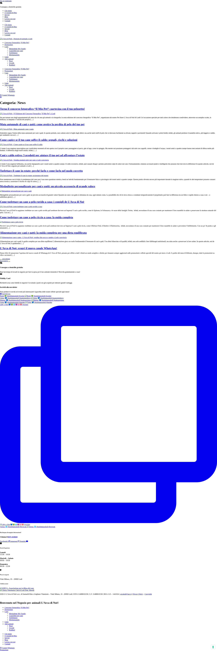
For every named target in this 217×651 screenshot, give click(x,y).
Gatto (6, 57)
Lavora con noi (10, 19)
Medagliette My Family (17, 49)
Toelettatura (13, 53)
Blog (6, 17)
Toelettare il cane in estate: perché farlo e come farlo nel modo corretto (41, 170)
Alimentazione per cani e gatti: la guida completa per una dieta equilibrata (43, 232)
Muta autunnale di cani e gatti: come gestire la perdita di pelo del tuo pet (42, 124)
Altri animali (9, 59)
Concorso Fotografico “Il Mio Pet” (17, 43)
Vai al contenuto (6, 1)
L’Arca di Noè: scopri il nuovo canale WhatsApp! (28, 248)
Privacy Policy (138, 594)
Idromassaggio (14, 55)
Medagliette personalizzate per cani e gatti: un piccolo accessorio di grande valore (47, 186)
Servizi (7, 15)
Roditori (12, 65)
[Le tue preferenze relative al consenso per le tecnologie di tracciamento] (213, 647)
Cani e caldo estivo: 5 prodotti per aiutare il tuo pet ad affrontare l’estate (42, 155)
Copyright (148, 594)
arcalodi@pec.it (125, 594)
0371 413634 (12, 537)
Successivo (5, 261)
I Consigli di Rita (11, 13)
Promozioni (9, 45)
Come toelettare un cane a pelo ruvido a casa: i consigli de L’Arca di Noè (42, 201)
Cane (6, 47)
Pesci (11, 61)
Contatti (7, 21)
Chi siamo (8, 11)
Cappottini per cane (16, 51)
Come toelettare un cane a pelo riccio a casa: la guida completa (36, 217)
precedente (5, 259)
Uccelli (11, 63)
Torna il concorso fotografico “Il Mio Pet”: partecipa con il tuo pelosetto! (42, 108)
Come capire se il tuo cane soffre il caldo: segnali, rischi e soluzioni (38, 139)
